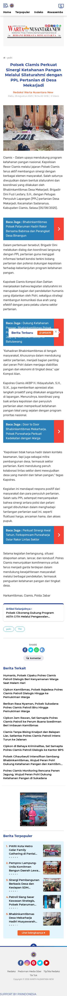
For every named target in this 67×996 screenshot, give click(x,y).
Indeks (38, 12)
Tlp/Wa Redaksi (52, 971)
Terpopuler (22, 12)
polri (8, 629)
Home (7, 12)
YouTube (49, 967)
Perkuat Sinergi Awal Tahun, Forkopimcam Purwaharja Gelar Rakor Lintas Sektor (28, 535)
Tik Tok (33, 975)
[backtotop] (33, 947)
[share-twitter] (30, 649)
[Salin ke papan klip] (42, 649)
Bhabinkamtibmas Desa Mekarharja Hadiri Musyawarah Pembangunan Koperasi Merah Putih (23, 917)
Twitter (41, 967)
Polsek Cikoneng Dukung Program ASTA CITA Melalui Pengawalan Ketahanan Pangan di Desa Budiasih (30, 614)
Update (46, 332)
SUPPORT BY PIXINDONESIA (18, 994)
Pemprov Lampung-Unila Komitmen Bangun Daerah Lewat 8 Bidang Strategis (24, 866)
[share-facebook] (25, 649)
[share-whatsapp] (36, 649)
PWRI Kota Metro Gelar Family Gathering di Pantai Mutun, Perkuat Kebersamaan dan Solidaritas (22, 850)
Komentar (35, 658)
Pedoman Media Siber (29, 971)
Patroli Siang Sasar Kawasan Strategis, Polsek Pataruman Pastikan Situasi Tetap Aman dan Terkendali (24, 900)
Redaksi (11, 971)
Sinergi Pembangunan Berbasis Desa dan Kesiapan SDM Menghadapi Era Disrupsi (24, 883)
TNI (20, 629)
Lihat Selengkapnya (33, 932)
